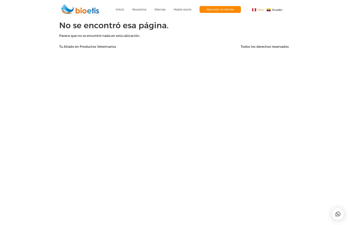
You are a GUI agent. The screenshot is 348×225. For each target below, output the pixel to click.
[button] (338, 214)
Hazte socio (183, 9)
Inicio (120, 9)
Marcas (160, 9)
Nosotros (139, 9)
